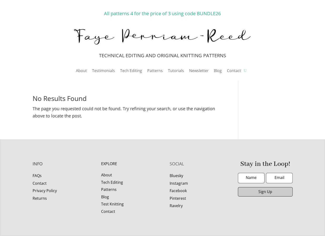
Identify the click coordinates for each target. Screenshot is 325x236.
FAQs (37, 175)
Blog (218, 71)
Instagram (179, 183)
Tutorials (176, 71)
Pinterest (178, 198)
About (81, 71)
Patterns (155, 71)
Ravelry (176, 205)
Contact (234, 71)
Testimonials (103, 71)
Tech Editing (131, 71)
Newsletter (199, 71)
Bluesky (176, 175)
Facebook (178, 190)
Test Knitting (112, 204)
